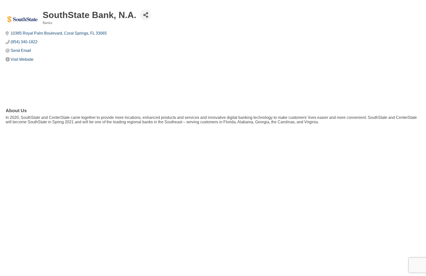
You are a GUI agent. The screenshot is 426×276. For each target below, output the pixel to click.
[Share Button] (145, 15)
